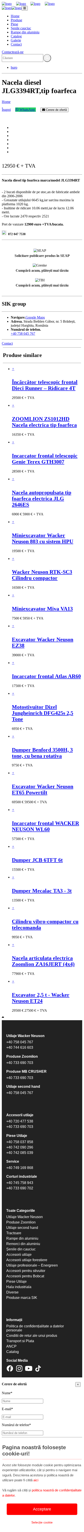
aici (35, 1480)
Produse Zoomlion (21, 1222)
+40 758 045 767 (23, 333)
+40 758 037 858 (19, 1142)
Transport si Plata (20, 1341)
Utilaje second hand (22, 1228)
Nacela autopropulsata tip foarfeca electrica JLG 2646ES (41, 499)
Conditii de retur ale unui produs (31, 1335)
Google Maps (35, 317)
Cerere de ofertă (56, 110)
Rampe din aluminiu (25, 32)
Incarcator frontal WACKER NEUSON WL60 (45, 826)
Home (15, 16)
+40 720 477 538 (19, 1121)
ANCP (11, 1346)
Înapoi (6, 110)
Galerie (16, 40)
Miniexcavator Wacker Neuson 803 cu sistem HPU (42, 538)
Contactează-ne (13, 52)
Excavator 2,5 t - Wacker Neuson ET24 (40, 998)
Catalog (16, 36)
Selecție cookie (42, 1522)
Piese (14, 24)
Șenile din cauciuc (21, 1249)
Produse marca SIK (21, 1298)
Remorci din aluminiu (23, 1244)
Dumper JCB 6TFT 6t (37, 860)
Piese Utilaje (16, 1281)
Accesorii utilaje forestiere (26, 1260)
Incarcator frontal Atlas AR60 (46, 676)
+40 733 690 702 (19, 1188)
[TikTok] (38, 1369)
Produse (16, 20)
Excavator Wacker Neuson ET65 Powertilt (42, 789)
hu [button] (12, 67)
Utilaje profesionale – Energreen (32, 1265)
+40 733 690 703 (19, 1063)
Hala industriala (18, 1287)
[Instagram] (19, 1369)
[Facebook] (9, 1369)
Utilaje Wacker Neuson (24, 1217)
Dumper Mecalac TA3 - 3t (42, 891)
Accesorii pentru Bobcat (25, 1276)
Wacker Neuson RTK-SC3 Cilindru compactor (42, 575)
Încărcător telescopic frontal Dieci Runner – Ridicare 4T (45, 385)
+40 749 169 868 (19, 1168)
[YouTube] (28, 1369)
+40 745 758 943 (19, 1183)
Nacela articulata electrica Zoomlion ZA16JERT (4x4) (43, 961)
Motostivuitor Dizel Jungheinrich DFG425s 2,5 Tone (42, 713)
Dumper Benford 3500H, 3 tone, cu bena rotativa (42, 753)
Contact (16, 44)
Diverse (12, 1292)
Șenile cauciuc (21, 28)
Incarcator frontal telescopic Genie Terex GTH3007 (45, 459)
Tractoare (13, 1233)
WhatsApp (27, 110)
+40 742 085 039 (19, 1153)
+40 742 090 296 (19, 1147)
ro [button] (15, 67)
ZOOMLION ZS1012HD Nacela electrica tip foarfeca (44, 422)
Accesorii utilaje (19, 1254)
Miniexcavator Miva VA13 (42, 609)
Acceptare (42, 1509)
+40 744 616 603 (19, 1047)
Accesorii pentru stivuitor (25, 1271)
